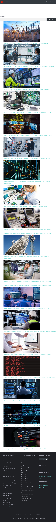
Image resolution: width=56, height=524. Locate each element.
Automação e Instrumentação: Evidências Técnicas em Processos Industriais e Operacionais (27, 89)
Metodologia (24, 500)
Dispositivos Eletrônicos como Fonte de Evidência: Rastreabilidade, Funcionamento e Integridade (29, 66)
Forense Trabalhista (25, 480)
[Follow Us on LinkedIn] (46, 459)
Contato (20, 518)
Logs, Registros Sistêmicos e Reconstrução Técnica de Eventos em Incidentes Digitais (26, 449)
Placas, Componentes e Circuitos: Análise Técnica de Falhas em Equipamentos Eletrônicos (27, 112)
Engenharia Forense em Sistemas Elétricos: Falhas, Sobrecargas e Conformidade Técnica (27, 43)
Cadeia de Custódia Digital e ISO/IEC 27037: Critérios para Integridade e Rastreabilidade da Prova (29, 377)
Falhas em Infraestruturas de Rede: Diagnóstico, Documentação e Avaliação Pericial (25, 206)
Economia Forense (25, 470)
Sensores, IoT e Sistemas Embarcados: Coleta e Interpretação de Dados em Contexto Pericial (28, 135)
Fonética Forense (25, 474)
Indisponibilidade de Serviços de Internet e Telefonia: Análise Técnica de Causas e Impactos (27, 233)
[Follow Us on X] (40, 459)
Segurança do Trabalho (26, 498)
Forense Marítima (25, 478)
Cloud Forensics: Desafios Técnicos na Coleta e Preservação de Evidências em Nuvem (26, 426)
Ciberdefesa (24, 463)
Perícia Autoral (24, 484)
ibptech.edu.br (6, 506)
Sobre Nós (14, 518)
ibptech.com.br (6, 472)
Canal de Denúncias (40, 518)
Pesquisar (2, 16)
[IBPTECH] (5, 2)
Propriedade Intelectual (26, 488)
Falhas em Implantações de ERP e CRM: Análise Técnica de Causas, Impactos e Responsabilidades (30, 331)
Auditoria (23, 461)
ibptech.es (5, 490)
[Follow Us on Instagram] (43, 459)
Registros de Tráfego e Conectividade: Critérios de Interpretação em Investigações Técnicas (27, 229)
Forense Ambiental (25, 476)
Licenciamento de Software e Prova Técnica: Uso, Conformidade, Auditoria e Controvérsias (27, 285)
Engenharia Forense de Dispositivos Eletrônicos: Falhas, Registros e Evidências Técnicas (27, 158)
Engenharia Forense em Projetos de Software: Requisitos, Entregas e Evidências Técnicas (27, 354)
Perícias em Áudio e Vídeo (27, 486)
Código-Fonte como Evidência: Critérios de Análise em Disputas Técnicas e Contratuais (26, 308)
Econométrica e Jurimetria (27, 482)
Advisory (23, 459)
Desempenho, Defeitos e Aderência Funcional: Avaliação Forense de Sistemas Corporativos (27, 281)
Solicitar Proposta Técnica (46, 469)
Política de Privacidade (28, 518)
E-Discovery (24, 472)
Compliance (24, 465)
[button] (47, 2)
